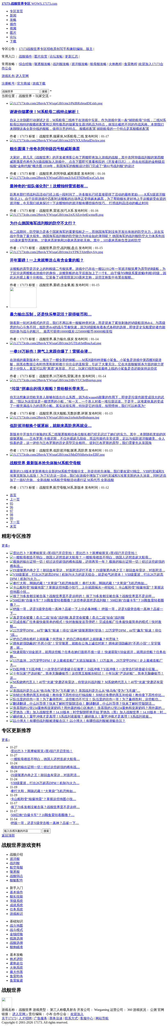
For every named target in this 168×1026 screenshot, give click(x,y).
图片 (13, 32)
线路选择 (16, 938)
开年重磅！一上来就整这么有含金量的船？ (47, 260)
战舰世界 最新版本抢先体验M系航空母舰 (45, 463)
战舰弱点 (16, 876)
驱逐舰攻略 (42, 64)
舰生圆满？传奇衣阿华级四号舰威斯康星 (45, 149)
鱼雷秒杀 (16, 976)
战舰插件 (25, 56)
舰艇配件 (16, 880)
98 (11, 514)
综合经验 (25, 64)
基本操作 (16, 892)
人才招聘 (25, 1018)
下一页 (15, 522)
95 (11, 503)
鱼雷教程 (130, 64)
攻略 (13, 20)
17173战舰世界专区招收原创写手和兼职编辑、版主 (56, 49)
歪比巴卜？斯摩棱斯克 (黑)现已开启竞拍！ (42, 751)
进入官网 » (20, 1014)
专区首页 (16, 11)
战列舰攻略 (61, 64)
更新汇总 (71, 56)
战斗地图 (16, 925)
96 (11, 507)
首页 (13, 495)
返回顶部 (8, 835)
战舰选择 (16, 942)
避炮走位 (16, 963)
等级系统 (16, 901)
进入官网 (22, 76)
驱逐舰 (15, 871)
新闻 (13, 15)
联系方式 (71, 1018)
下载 (13, 41)
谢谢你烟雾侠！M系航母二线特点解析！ (45, 112)
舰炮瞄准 (16, 947)
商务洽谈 (55, 1018)
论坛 (13, 37)
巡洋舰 (15, 859)
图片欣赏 (40, 56)
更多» (6, 545)
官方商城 (23, 83)
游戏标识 (16, 913)
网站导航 (102, 1018)
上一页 (15, 499)
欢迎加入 (77, 1014)
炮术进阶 (16, 959)
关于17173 (9, 1018)
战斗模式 (16, 930)
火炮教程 (115, 64)
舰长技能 (16, 896)
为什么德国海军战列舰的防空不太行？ (43, 223)
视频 (13, 28)
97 (11, 511)
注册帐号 (8, 83)
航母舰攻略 (98, 64)
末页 (13, 526)
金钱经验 (16, 934)
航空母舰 (16, 867)
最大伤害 (16, 972)
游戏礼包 (8, 76)
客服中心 (86, 1018)
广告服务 (40, 1018)
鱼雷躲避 (16, 980)
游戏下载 (38, 83)
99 (11, 518)
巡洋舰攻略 (80, 64)
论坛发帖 (56, 56)
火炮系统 (16, 967)
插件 (13, 24)
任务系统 (16, 909)
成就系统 (16, 905)
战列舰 (15, 863)
